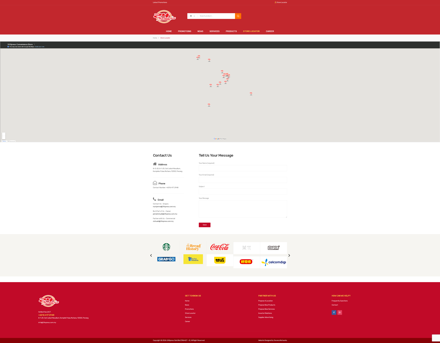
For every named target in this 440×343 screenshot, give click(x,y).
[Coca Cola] (220, 247)
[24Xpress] (164, 17)
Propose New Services (266, 309)
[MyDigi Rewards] (193, 259)
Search (238, 16)
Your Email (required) (206, 175)
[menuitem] (169, 31)
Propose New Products (266, 305)
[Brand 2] (246, 248)
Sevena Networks (280, 340)
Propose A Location (265, 301)
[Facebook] (334, 312)
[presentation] (151, 255)
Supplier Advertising (265, 317)
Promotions (189, 309)
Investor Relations (265, 313)
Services (188, 317)
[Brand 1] (220, 260)
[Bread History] (193, 247)
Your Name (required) (206, 163)
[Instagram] (339, 312)
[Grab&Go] (166, 259)
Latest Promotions (160, 2)
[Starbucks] (166, 247)
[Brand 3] (246, 262)
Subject (202, 187)
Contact (335, 305)
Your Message (204, 198)
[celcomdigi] (273, 262)
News (187, 305)
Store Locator (281, 2)
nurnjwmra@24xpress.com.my (164, 207)
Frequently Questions (340, 301)
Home (155, 38)
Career (187, 321)
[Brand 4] (273, 248)
